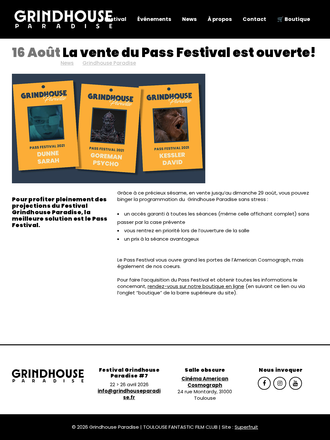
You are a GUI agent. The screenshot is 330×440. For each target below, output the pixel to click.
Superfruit (246, 427)
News (67, 63)
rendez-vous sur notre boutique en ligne (196, 286)
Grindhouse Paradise (109, 63)
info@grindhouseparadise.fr (129, 394)
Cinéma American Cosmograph (204, 381)
